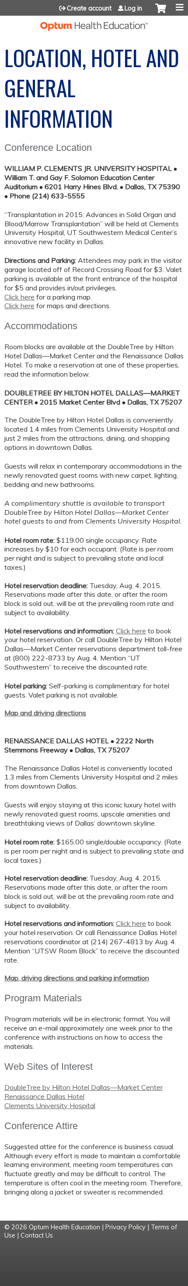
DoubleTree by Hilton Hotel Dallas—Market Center (83, 1087)
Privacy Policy (125, 1227)
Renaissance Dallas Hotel (44, 1096)
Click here (19, 297)
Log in (133, 8)
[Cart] (160, 12)
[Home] (94, 23)
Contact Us (37, 1235)
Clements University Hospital (49, 1105)
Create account (89, 8)
